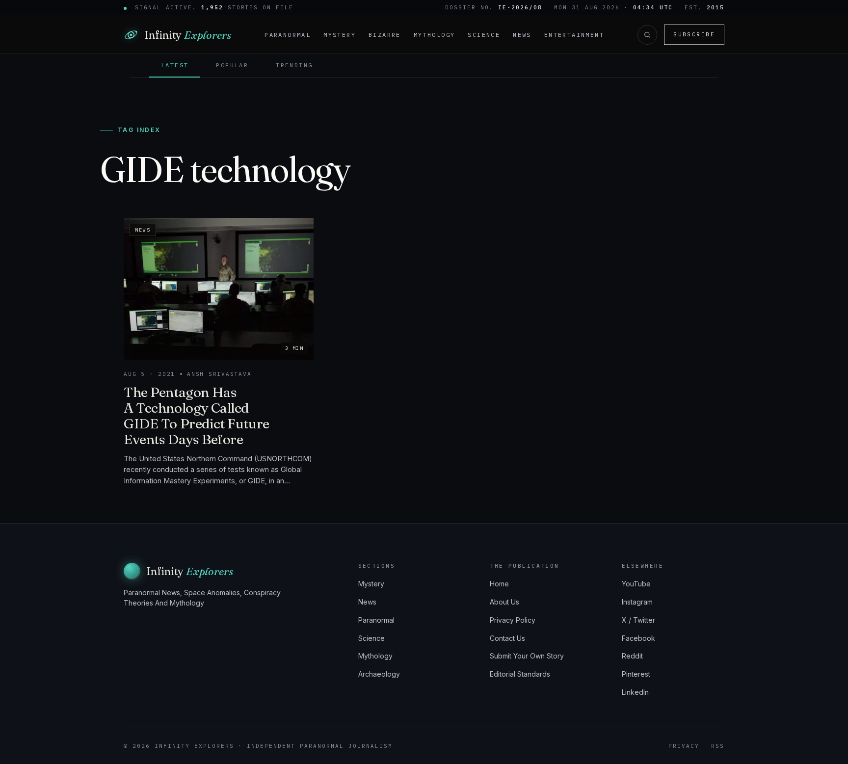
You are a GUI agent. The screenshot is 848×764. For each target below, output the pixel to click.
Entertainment (574, 34)
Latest (174, 65)
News (522, 34)
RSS (717, 745)
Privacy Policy (512, 620)
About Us (504, 602)
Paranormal (288, 34)
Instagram (637, 602)
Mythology (434, 34)
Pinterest (636, 674)
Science (484, 34)
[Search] (647, 35)
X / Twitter (638, 620)
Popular (232, 65)
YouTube (636, 584)
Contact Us (507, 638)
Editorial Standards (520, 674)
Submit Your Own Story (527, 656)
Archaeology (379, 674)
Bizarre (385, 34)
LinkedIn (635, 692)
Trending (294, 65)
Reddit (632, 656)
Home (499, 584)
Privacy (683, 745)
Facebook (638, 638)
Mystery (339, 34)
